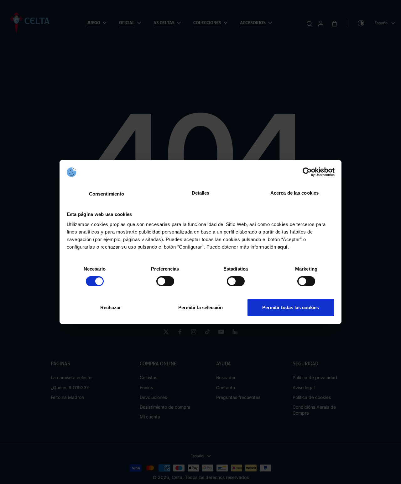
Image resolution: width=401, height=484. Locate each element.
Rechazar (110, 307)
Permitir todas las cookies (290, 307)
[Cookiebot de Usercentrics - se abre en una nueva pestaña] (307, 172)
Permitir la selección (200, 307)
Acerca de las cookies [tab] (294, 193)
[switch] (165, 281)
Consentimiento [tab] (106, 193)
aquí (283, 247)
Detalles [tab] (201, 193)
